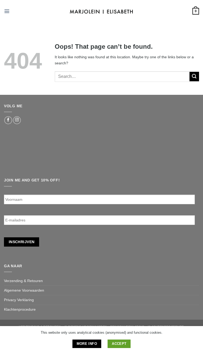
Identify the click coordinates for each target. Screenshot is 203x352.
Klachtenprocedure (20, 309)
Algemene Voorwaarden (24, 290)
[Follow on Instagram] (17, 120)
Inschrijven (22, 242)
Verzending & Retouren (23, 281)
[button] (7, 11)
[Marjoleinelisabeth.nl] (102, 11)
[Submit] (194, 76)
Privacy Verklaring (19, 300)
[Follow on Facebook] (8, 120)
